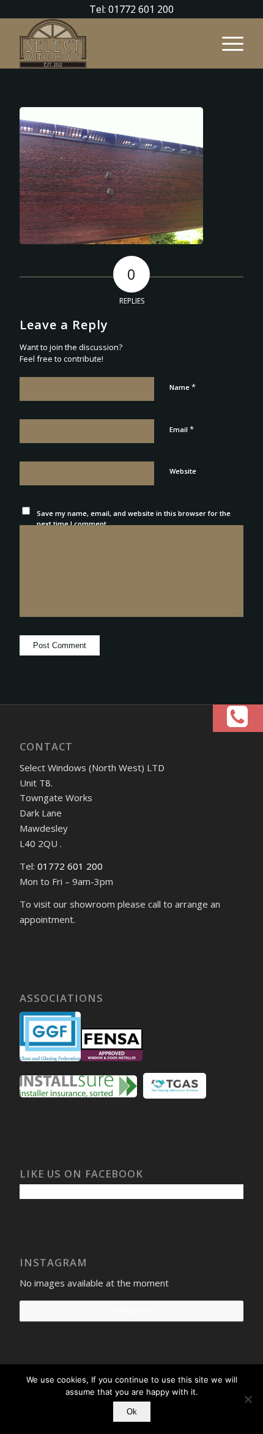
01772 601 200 (70, 866)
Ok (132, 1411)
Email (181, 429)
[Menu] (226, 43)
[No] (248, 1399)
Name (182, 386)
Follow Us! (131, 1310)
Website (182, 471)
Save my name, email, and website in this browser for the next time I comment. (134, 518)
